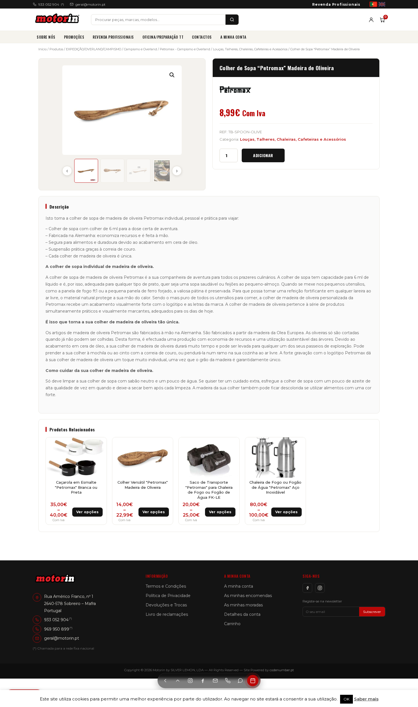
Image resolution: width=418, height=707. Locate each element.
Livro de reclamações (167, 614)
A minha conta (233, 37)
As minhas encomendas (248, 595)
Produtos (56, 49)
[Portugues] (373, 4)
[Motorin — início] (58, 20)
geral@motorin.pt (90, 4)
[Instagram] (320, 588)
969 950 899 (56, 628)
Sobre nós (46, 37)
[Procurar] (232, 19)
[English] (381, 4)
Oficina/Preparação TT (163, 37)
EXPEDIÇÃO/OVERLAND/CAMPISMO (93, 49)
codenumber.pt (282, 670)
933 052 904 (51, 4)
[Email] (215, 680)
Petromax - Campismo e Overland (185, 49)
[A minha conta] (371, 20)
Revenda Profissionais (336, 4)
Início (42, 49)
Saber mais (366, 699)
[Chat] (240, 680)
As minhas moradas (243, 605)
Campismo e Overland (140, 49)
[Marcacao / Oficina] (252, 680)
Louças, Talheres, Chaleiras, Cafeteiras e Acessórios (250, 49)
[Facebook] (307, 588)
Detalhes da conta (242, 614)
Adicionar (263, 155)
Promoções (74, 37)
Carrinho (232, 623)
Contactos (202, 37)
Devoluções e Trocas (166, 605)
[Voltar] (165, 680)
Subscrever (372, 612)
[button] (172, 75)
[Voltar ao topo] (177, 680)
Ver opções (87, 512)
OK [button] (346, 699)
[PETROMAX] (235, 89)
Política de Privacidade (168, 595)
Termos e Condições (166, 586)
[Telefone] (227, 680)
